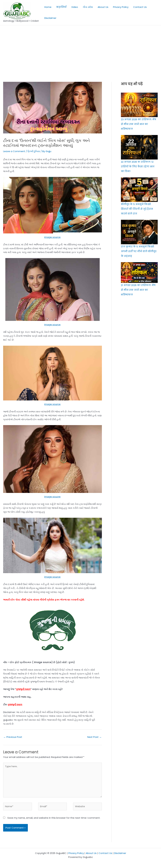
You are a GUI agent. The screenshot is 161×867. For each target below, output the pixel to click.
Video (74, 7)
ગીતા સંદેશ (88, 7)
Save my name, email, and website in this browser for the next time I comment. (53, 817)
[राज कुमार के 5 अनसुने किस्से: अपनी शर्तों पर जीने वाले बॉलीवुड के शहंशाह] (139, 232)
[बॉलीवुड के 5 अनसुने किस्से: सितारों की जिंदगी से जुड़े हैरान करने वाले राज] (139, 189)
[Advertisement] (80, 49)
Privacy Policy (120, 7)
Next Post (94, 737)
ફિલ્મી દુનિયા (34, 151)
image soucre (52, 496)
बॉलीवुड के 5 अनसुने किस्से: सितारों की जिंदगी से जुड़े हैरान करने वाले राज (137, 209)
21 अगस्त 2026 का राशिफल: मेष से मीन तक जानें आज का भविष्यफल (138, 290)
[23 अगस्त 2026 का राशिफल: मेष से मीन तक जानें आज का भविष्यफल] (139, 105)
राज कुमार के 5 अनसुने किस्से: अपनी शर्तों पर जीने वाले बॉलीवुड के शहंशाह (138, 251)
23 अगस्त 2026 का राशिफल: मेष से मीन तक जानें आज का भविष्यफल (138, 124)
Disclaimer (50, 18)
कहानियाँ (61, 7)
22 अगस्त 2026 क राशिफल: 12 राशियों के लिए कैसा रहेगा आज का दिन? (137, 166)
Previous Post (12, 737)
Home (47, 7)
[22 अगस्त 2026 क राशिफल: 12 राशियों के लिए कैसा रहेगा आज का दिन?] (139, 147)
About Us (103, 7)
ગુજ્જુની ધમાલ (23, 689)
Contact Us (140, 7)
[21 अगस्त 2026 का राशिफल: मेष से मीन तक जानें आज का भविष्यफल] (139, 272)
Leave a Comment (14, 151)
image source (52, 237)
